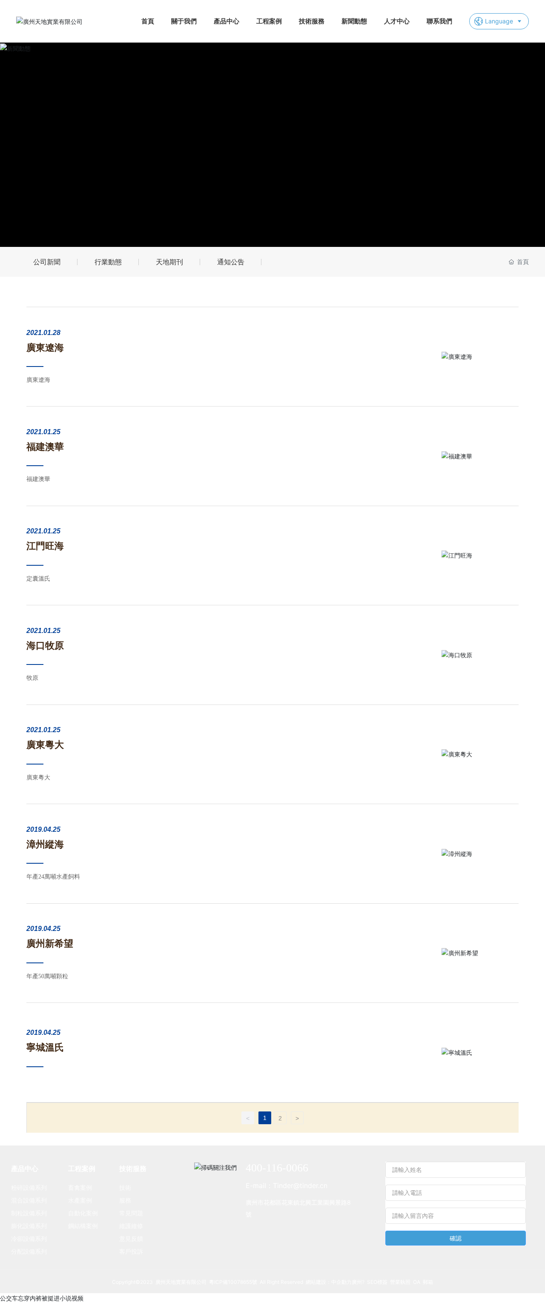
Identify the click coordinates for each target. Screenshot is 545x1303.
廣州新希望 (49, 943)
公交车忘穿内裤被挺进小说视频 (41, 1298)
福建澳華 (45, 446)
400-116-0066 (277, 1168)
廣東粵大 (45, 744)
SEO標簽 (377, 1282)
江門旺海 (45, 546)
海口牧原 (45, 645)
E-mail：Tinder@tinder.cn (286, 1185)
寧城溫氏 (45, 1047)
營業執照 (400, 1282)
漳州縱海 (45, 844)
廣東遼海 (45, 347)
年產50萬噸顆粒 (47, 976)
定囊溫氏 (38, 579)
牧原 (32, 678)
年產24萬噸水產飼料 (53, 876)
